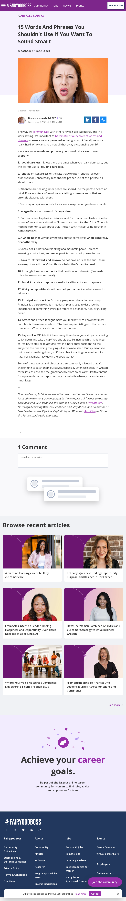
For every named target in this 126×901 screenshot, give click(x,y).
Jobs (55, 5)
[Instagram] (15, 830)
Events (80, 5)
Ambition (89, 411)
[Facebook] (7, 830)
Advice (67, 5)
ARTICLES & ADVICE (32, 15)
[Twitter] (23, 830)
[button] (87, 120)
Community (41, 5)
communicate (41, 132)
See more (115, 705)
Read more (80, 893)
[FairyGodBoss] (23, 822)
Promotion (95, 403)
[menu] (4, 3)
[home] (19, 7)
